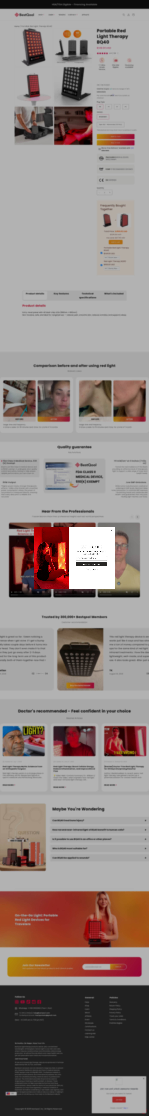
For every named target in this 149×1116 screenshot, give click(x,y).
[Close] (111, 530)
